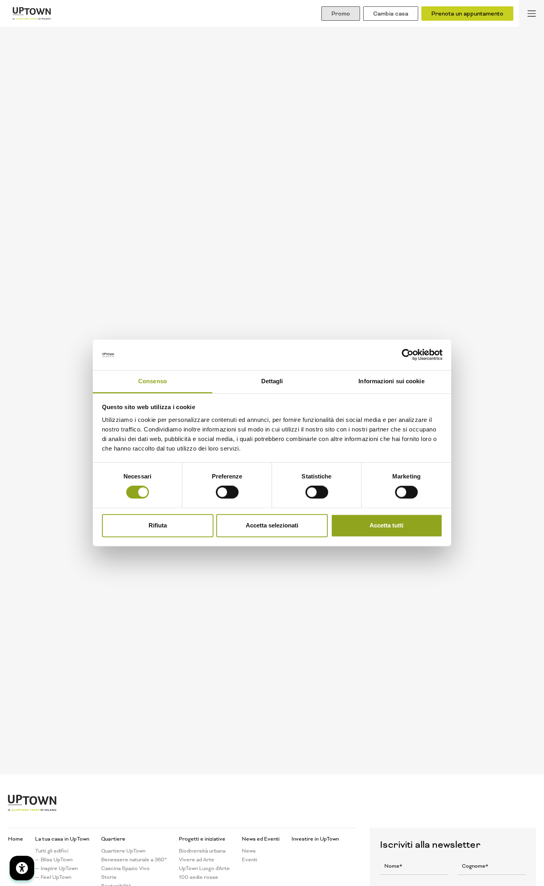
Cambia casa (390, 14)
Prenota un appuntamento (467, 14)
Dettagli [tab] (272, 381)
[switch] (227, 492)
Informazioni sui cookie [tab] (391, 381)
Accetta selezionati (272, 525)
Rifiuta (158, 525)
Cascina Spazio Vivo (125, 868)
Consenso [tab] (152, 381)
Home (15, 839)
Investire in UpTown (315, 839)
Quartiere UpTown (123, 851)
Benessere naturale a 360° (134, 859)
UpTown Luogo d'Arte (204, 868)
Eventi (249, 859)
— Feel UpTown (53, 877)
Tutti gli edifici (51, 851)
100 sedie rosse (198, 877)
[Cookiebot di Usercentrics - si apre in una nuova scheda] (407, 355)
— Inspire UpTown (56, 868)
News (249, 851)
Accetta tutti (386, 525)
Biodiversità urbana (202, 851)
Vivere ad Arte (196, 859)
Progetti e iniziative (202, 839)
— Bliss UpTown (53, 859)
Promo (340, 14)
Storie (109, 877)
